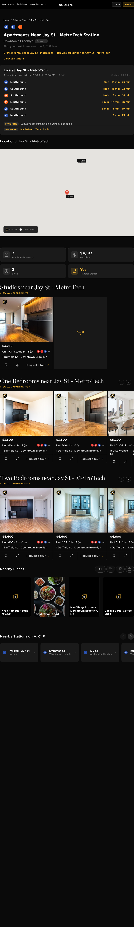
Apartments (7, 4)
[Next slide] (128, 382)
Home (6, 20)
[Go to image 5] (30, 339)
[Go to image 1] (22, 339)
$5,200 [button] (70, 197)
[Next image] (49, 319)
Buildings (22, 4)
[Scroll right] (131, 636)
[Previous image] (3, 319)
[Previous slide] (121, 382)
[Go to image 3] (26, 339)
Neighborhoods (38, 4)
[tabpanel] (67, 333)
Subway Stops (20, 20)
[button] (116, 4)
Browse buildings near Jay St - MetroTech (83, 52)
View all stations (13, 58)
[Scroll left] (123, 636)
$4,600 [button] (82, 161)
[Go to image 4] (28, 339)
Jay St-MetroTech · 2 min (34, 129)
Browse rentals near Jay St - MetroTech (28, 52)
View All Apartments (14, 293)
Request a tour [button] (36, 365)
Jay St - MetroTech (41, 20)
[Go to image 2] (24, 339)
